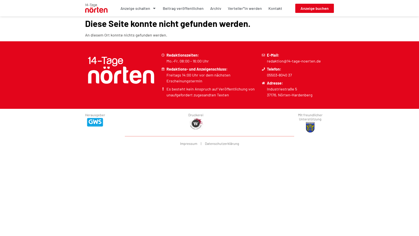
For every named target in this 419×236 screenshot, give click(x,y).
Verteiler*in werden (245, 8)
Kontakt (275, 8)
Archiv (215, 8)
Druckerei (195, 115)
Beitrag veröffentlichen (183, 8)
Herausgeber (95, 115)
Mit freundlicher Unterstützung (310, 117)
